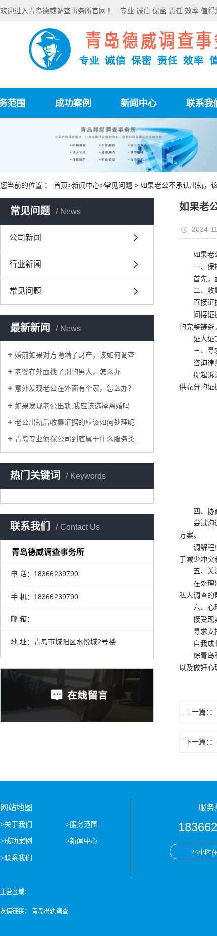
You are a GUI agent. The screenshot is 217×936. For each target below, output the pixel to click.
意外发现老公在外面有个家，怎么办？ (75, 388)
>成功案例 (17, 841)
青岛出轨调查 (50, 911)
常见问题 (118, 185)
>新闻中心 (83, 841)
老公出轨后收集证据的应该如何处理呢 (75, 422)
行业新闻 (25, 264)
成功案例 (73, 103)
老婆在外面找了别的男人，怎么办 (68, 372)
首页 (60, 185)
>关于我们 (17, 824)
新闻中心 (139, 103)
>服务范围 (83, 824)
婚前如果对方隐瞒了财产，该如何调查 (75, 355)
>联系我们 (17, 858)
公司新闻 (25, 237)
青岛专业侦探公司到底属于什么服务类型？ (80, 439)
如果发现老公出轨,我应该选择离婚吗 (72, 406)
